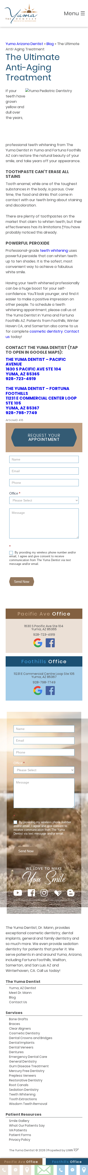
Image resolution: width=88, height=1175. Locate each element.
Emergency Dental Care (28, 1056)
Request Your (44, 437)
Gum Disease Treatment (29, 1066)
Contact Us (18, 1002)
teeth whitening (54, 250)
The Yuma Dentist (23, 981)
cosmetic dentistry (46, 331)
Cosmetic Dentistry (24, 1033)
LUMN (70, 1150)
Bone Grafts (18, 1019)
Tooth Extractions (23, 1099)
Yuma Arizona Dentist (24, 43)
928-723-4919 (21, 378)
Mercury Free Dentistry (26, 1071)
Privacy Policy (19, 1139)
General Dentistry (23, 1061)
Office (14, 493)
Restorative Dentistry (25, 1080)
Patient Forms (20, 1135)
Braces (14, 1024)
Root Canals (18, 1085)
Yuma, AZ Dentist (22, 988)
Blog (50, 43)
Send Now (21, 581)
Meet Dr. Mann (20, 992)
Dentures (16, 1052)
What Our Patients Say (27, 1125)
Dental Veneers (21, 1047)
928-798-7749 (21, 412)
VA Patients (18, 1130)
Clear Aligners (20, 1028)
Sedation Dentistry (24, 1089)
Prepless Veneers (22, 1075)
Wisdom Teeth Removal (28, 1104)
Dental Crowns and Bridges (30, 1038)
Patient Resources (23, 1114)
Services (14, 1012)
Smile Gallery (19, 1121)
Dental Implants (22, 1042)
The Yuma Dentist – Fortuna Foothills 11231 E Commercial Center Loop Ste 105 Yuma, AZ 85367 (41, 398)
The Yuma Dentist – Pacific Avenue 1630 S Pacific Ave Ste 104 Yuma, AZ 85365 (36, 367)
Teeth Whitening (22, 1094)
